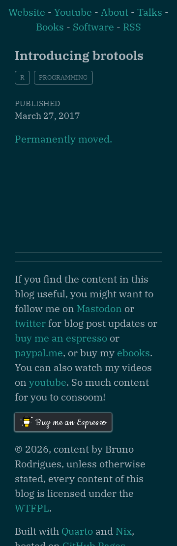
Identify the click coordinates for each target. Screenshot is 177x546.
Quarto (77, 531)
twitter (30, 323)
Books (50, 26)
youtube (47, 382)
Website (26, 12)
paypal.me (39, 352)
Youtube (73, 12)
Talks (149, 12)
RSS (132, 26)
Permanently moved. (63, 138)
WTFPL (32, 508)
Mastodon (99, 308)
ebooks (133, 352)
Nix (124, 531)
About (114, 12)
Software (93, 26)
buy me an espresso (61, 338)
